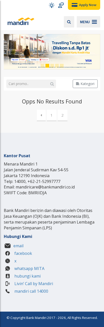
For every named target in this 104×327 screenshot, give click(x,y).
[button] (52, 5)
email (18, 246)
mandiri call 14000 (30, 291)
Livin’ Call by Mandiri (33, 283)
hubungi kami (27, 276)
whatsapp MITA (28, 268)
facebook (22, 253)
